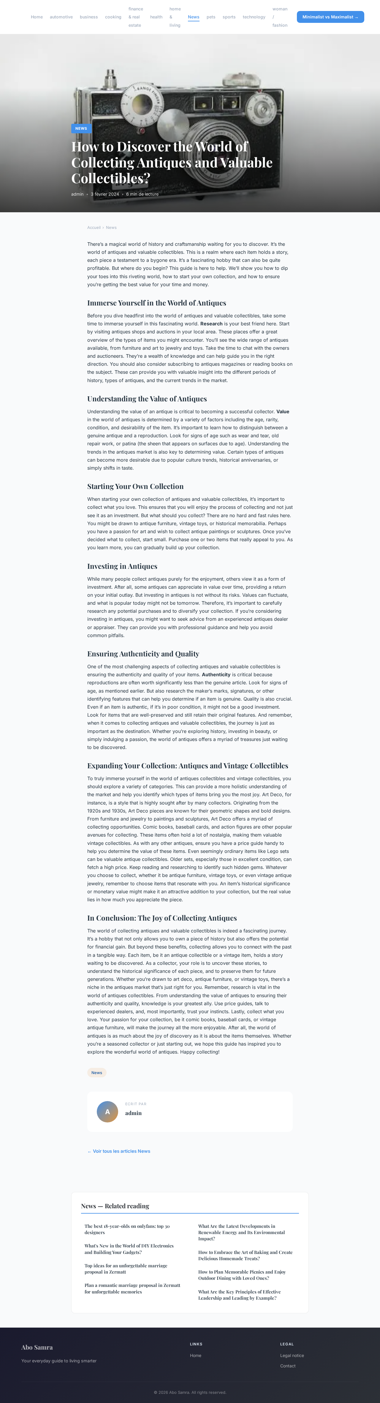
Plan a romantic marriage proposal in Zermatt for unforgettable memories (132, 1288)
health (156, 16)
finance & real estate (136, 16)
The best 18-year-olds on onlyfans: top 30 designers (127, 1229)
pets (211, 16)
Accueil (94, 227)
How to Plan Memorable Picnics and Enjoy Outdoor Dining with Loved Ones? (242, 1275)
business (89, 16)
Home (37, 16)
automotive (61, 16)
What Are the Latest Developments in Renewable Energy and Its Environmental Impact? (241, 1232)
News (194, 16)
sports (229, 16)
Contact (288, 1365)
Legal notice (292, 1355)
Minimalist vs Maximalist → (331, 16)
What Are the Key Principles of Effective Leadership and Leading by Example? (239, 1295)
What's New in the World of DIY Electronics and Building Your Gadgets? (129, 1249)
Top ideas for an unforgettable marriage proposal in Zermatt (126, 1269)
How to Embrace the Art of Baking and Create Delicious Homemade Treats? (245, 1255)
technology (254, 16)
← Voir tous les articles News (118, 1151)
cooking (113, 16)
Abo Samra (37, 1347)
